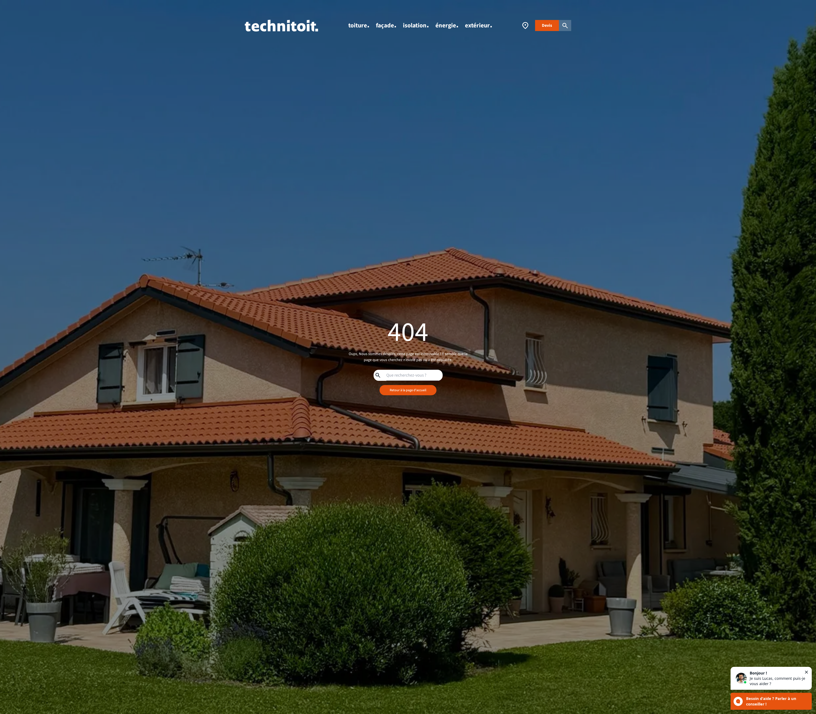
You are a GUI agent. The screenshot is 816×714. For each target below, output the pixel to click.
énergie (445, 25)
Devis (547, 25)
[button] (771, 678)
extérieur (477, 25)
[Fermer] (806, 672)
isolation (414, 25)
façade (385, 25)
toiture (357, 25)
